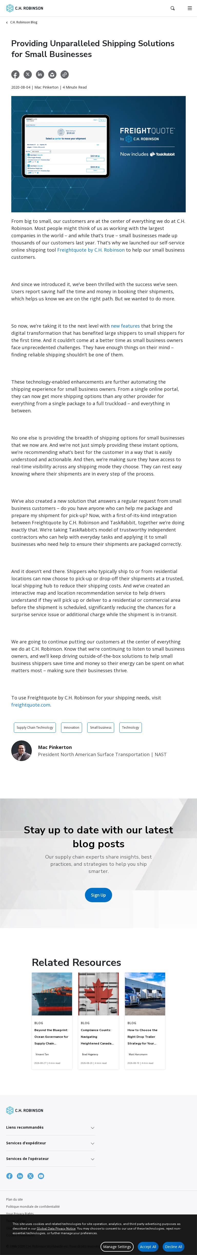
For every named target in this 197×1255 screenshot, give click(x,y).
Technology (130, 727)
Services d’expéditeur (26, 1142)
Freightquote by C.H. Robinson (91, 250)
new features (125, 326)
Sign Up (98, 895)
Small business (100, 727)
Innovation (71, 727)
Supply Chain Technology (35, 727)
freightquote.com (30, 705)
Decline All (173, 1246)
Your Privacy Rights (20, 1214)
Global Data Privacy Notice (56, 1229)
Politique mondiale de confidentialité (33, 1206)
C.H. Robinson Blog (23, 22)
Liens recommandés (25, 1127)
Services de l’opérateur (27, 1158)
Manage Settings (117, 1246)
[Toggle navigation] (190, 8)
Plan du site (14, 1199)
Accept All (148, 1246)
